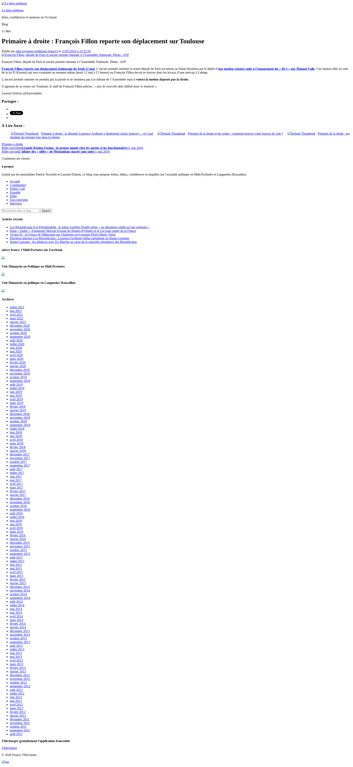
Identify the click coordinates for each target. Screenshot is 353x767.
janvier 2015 (18, 583)
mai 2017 (16, 480)
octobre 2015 (18, 550)
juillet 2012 (17, 693)
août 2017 (16, 469)
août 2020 (16, 340)
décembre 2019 (20, 370)
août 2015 (16, 557)
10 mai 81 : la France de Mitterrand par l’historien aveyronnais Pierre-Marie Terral (62, 234)
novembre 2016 (20, 502)
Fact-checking (19, 200)
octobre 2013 (18, 638)
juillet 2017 (17, 473)
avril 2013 (16, 660)
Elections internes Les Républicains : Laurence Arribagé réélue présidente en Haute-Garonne (69, 238)
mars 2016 (16, 531)
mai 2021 (16, 311)
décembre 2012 (20, 675)
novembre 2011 (20, 723)
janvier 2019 (18, 410)
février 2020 (18, 362)
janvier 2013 (18, 671)
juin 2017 (16, 476)
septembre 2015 (20, 553)
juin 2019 (16, 392)
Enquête (15, 192)
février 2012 (18, 712)
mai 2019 (16, 395)
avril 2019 (16, 399)
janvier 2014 (18, 627)
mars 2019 (16, 403)
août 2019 (16, 384)
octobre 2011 (18, 726)
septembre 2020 (20, 336)
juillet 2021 (17, 307)
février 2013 (18, 668)
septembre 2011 (20, 730)
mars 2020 (16, 359)
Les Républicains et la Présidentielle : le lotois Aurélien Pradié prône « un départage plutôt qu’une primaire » (79, 227)
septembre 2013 (20, 642)
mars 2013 (16, 664)
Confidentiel (18, 185)
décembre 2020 (20, 325)
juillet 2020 (17, 344)
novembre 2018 (20, 417)
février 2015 (18, 579)
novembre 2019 (20, 373)
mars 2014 (16, 620)
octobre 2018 (18, 421)
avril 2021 (16, 314)
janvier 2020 (18, 366)
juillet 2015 (17, 561)
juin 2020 (16, 347)
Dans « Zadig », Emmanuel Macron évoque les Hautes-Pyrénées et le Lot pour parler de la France (73, 231)
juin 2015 (16, 565)
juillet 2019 (17, 388)
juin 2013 (16, 653)
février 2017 (18, 491)
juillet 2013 (17, 649)
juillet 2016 (17, 517)
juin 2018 (16, 432)
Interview (16, 203)
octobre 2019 (18, 377)
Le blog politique (13, 10)
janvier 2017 (18, 495)
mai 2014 (16, 612)
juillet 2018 (17, 428)
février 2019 (18, 406)
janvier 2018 (18, 450)
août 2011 (16, 734)
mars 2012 (16, 708)
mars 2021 (16, 318)
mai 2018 (16, 436)
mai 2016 (16, 524)
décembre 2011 (19, 719)
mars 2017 (16, 487)
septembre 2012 (20, 686)
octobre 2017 (18, 462)
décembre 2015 (20, 542)
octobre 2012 (18, 682)
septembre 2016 (20, 509)
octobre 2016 (18, 506)
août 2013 (16, 645)
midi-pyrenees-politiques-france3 (37, 51)
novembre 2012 (20, 679)
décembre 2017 (20, 454)
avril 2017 (16, 484)
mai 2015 (16, 568)
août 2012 (16, 690)
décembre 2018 (20, 414)
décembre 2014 (20, 587)
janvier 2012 (18, 715)
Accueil (15, 181)
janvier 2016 (18, 539)
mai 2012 (16, 701)
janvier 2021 (18, 322)
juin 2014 (16, 609)
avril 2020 (16, 355)
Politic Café (17, 188)
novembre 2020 (20, 329)
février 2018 (18, 447)
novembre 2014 (20, 590)
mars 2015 (16, 576)
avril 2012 (16, 704)
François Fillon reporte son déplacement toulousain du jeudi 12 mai (48, 69)
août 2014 (16, 601)
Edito (13, 196)
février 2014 (18, 623)
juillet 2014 (17, 605)
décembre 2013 (20, 631)
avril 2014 (16, 616)
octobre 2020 (18, 333)
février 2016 (18, 535)
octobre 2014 (18, 594)
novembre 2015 (20, 546)
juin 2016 (16, 520)
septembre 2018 (20, 425)
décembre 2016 (20, 498)
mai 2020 (16, 351)
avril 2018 (16, 439)
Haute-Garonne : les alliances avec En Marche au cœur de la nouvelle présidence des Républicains (73, 242)
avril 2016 (16, 528)
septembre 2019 (20, 381)
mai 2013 (16, 656)
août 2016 (16, 513)
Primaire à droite (12, 144)
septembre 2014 (20, 598)
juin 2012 (16, 697)
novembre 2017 (20, 458)
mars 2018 (16, 443)
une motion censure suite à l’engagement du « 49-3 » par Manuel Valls (266, 69)
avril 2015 (16, 572)
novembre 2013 (20, 634)
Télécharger (9, 748)
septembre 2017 (20, 465)
